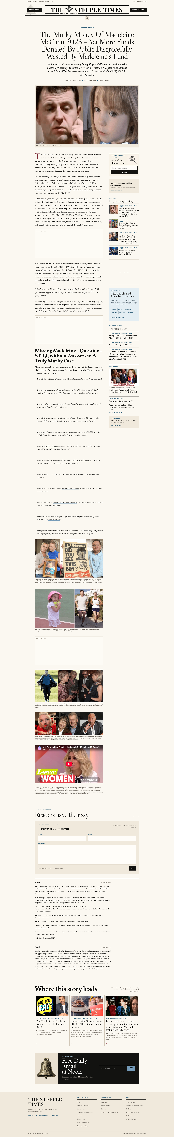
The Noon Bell (43, 1115)
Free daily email (34, 9)
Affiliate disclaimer (131, 1119)
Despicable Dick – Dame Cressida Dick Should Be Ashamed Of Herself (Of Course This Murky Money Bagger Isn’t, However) (128, 239)
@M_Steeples (40, 296)
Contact (79, 1116)
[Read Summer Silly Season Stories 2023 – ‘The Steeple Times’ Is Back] (87, 1006)
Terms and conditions (132, 1112)
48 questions (71, 379)
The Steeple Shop (82, 1126)
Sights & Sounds (136, 18)
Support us (54, 1115)
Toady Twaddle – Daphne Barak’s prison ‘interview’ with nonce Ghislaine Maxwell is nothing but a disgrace (122, 1025)
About (79, 1102)
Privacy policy (130, 1102)
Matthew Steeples (74, 80)
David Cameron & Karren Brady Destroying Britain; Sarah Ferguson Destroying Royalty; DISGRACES (123, 390)
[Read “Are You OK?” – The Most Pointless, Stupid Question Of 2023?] (52, 1006)
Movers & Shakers (34, 18)
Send (132, 868)
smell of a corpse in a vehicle (81, 460)
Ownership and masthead (85, 1112)
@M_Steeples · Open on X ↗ (118, 412)
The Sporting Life (97, 18)
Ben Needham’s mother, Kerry (78, 168)
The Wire (124, 18)
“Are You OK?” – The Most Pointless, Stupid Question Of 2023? (52, 1024)
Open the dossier (117, 317)
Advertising (105, 1102)
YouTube (31, 1115)
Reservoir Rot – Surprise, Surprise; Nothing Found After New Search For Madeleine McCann (129, 226)
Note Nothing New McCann (120, 345)
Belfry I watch (105, 1106)
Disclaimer (129, 1116)
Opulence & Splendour (62, 18)
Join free (131, 1068)
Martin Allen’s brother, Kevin (48, 168)
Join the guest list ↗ (117, 190)
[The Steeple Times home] (87, 9)
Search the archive (83, 1122)
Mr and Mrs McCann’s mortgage (65, 502)
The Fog (47, 18)
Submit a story (81, 1119)
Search (124, 172)
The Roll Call (112, 18)
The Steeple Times (45, 1101)
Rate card (104, 1109)
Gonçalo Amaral (54, 520)
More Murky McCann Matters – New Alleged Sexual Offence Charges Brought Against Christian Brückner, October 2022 (129, 212)
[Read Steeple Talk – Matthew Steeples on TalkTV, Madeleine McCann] (113, 251)
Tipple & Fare (78, 18)
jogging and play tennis (70, 488)
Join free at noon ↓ (117, 425)
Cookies (128, 1109)
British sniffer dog (51, 446)
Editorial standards (83, 1106)
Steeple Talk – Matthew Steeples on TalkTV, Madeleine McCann (127, 252)
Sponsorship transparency (109, 1112)
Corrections (81, 1109)
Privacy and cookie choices (134, 1106)
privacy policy (59, 868)
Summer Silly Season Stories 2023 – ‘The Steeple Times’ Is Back (86, 1024)
